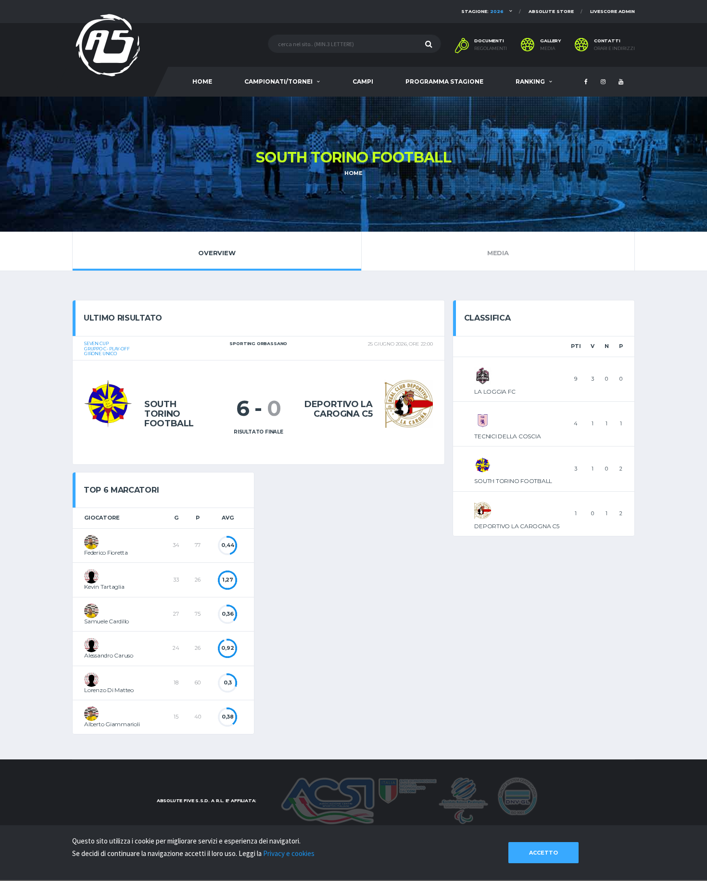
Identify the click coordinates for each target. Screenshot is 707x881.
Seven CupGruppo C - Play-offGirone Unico (107, 349)
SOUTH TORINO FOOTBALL (513, 480)
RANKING (530, 81)
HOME (202, 81)
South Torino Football (169, 414)
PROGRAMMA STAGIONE (444, 81)
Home (353, 173)
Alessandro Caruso (108, 655)
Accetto (543, 852)
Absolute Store (551, 11)
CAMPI (363, 81)
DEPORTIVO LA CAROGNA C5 (516, 526)
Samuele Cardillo (106, 621)
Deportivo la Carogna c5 (338, 409)
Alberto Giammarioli (111, 724)
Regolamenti (490, 48)
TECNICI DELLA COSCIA (507, 436)
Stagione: (482, 11)
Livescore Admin (612, 11)
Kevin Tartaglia (104, 586)
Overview (216, 253)
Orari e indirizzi (614, 48)
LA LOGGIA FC (494, 391)
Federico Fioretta (106, 552)
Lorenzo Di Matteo (109, 690)
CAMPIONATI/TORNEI (278, 81)
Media (547, 48)
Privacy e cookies (289, 853)
